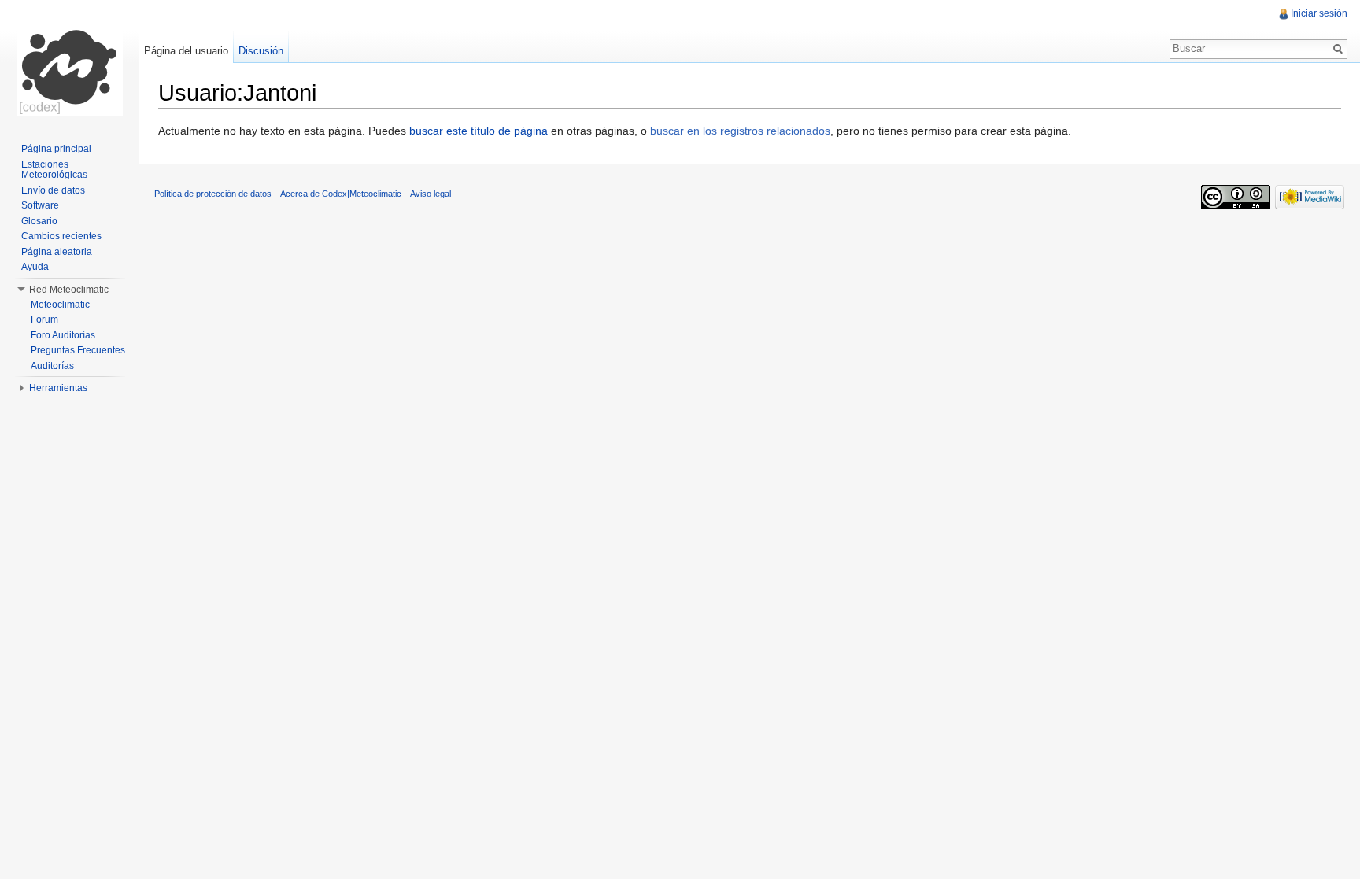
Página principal (56, 148)
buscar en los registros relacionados (740, 130)
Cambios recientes (61, 236)
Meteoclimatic (60, 304)
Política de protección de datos (213, 193)
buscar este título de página (478, 130)
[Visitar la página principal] (69, 63)
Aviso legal (430, 193)
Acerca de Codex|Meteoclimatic (340, 193)
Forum (44, 319)
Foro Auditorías (63, 335)
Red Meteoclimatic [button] (69, 289)
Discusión (260, 51)
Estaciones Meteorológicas (54, 170)
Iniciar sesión (1319, 13)
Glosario (39, 221)
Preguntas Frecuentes (78, 350)
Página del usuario (186, 51)
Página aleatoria (56, 251)
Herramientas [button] (58, 387)
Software (40, 205)
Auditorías (52, 365)
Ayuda (35, 266)
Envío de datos (53, 190)
